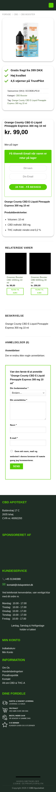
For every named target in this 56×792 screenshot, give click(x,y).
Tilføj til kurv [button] (15, 291)
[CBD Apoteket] (27, 5)
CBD (16, 14)
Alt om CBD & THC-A (13, 683)
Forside (6, 14)
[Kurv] (51, 5)
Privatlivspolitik (10, 675)
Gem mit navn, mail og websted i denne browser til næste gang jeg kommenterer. (27, 455)
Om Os (6, 667)
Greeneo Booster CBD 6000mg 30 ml (39, 280)
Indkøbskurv (8, 648)
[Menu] (4, 5)
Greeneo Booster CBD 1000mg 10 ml (15, 280)
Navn (13, 425)
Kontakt (6, 679)
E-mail (14, 438)
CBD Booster (28, 14)
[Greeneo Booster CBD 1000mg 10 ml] (16, 263)
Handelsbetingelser (12, 671)
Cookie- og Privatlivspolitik (28, 784)
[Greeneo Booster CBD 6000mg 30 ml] (40, 263)
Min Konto (7, 652)
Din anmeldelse (18, 400)
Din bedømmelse (19, 388)
